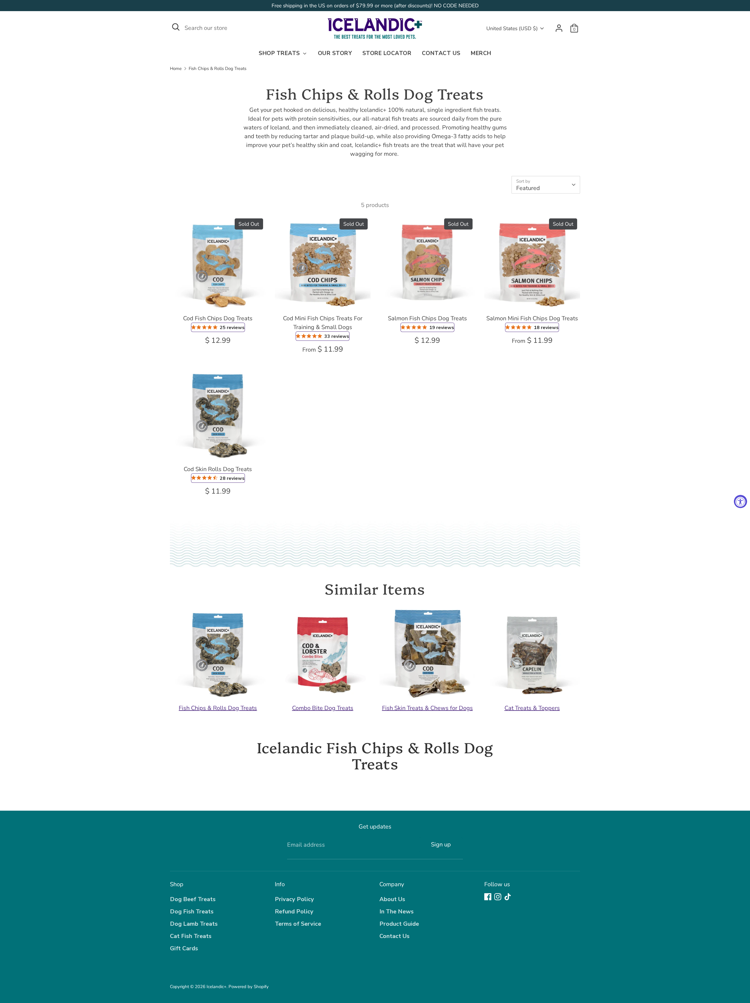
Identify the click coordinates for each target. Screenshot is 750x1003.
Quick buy (218, 300)
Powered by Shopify (249, 987)
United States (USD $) (512, 28)
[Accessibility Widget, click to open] (740, 501)
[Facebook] (487, 896)
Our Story (335, 53)
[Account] (559, 28)
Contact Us (441, 53)
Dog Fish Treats (192, 911)
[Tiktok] (507, 896)
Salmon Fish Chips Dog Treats (427, 318)
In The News (396, 911)
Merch (481, 53)
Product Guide (399, 924)
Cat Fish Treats (191, 936)
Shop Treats (280, 53)
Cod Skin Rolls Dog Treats (218, 469)
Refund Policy (294, 911)
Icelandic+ (216, 987)
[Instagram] (497, 896)
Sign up (441, 844)
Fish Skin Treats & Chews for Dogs (427, 708)
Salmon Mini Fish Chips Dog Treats (532, 318)
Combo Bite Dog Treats (322, 708)
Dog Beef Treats (193, 899)
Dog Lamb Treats (194, 924)
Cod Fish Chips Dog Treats (218, 318)
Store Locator (387, 53)
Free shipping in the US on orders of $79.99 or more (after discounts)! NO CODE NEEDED (375, 5)
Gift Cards (184, 948)
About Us (392, 899)
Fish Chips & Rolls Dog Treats (217, 68)
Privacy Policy (294, 899)
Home (176, 68)
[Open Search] (176, 27)
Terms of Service (298, 924)
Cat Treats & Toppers (532, 708)
